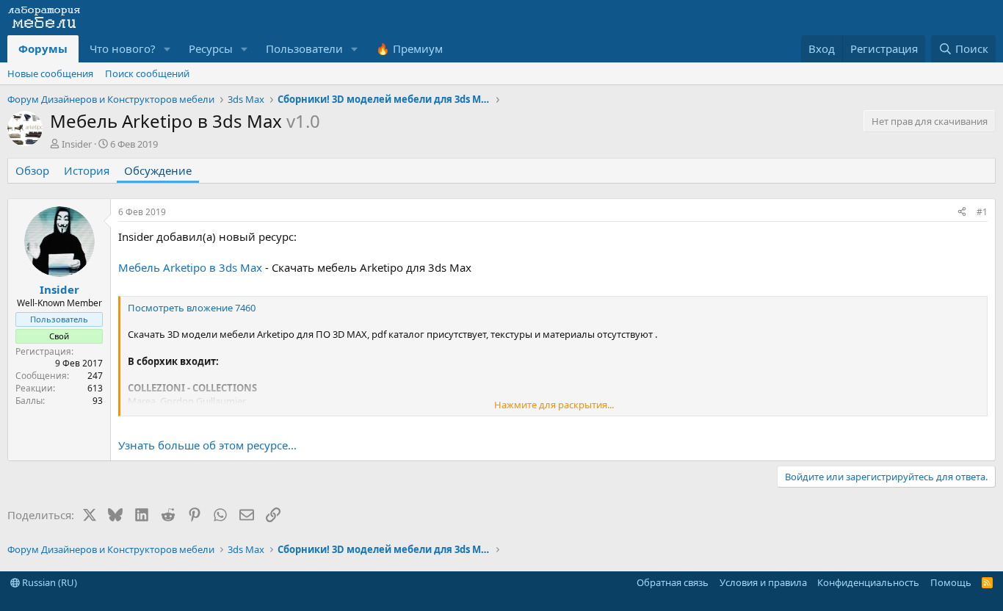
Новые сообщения (50, 73)
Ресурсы (211, 48)
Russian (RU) (48, 582)
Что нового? (123, 48)
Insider (77, 144)
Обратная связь (673, 582)
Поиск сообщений (147, 73)
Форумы (43, 48)
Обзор (32, 170)
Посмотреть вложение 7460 (192, 307)
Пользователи (304, 48)
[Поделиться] (961, 212)
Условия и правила (763, 582)
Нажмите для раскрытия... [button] (554, 404)
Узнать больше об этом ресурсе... (207, 445)
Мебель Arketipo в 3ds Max (190, 267)
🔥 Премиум (409, 48)
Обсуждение (158, 170)
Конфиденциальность (868, 582)
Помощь (950, 582)
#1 (982, 212)
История (86, 170)
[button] (167, 48)
